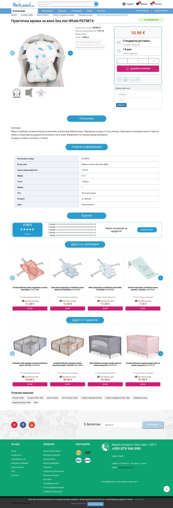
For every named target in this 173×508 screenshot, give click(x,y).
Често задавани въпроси (53, 487)
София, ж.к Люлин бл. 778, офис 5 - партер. (129, 463)
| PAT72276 (143, 288)
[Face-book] (23, 425)
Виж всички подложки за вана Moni (90, 47)
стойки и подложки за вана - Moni (117, 398)
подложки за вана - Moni (21, 402)
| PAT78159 (143, 364)
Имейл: (122, 467)
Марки (89, 11)
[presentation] (70, 53)
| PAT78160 (105, 364)
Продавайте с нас (18, 459)
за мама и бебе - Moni (35, 398)
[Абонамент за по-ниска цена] (131, 79)
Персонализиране (78, 503)
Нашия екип (16, 455)
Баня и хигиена (43, 15)
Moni (84, 34)
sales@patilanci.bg (125, 467)
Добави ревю (147, 230)
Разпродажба (76, 11)
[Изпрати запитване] (137, 79)
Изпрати (121, 105)
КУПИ (30, 308)
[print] (125, 79)
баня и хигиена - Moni (70, 398)
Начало (14, 15)
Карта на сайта (17, 467)
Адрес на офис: (118, 456)
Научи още (139, 499)
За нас (13, 451)
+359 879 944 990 (161, 11)
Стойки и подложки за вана (63, 15)
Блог (13, 471)
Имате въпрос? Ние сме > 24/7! (134, 444)
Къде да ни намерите (19, 463)
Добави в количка (140, 68)
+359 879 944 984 (142, 11)
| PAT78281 (30, 364)
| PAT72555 (105, 288)
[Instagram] (14, 425)
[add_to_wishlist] (119, 79)
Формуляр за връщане (52, 492)
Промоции (62, 11)
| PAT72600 (30, 288)
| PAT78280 (67, 364)
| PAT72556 (67, 288)
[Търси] (96, 4)
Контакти (101, 11)
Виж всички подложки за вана (88, 42)
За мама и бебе (27, 15)
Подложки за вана (85, 15)
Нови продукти (47, 11)
